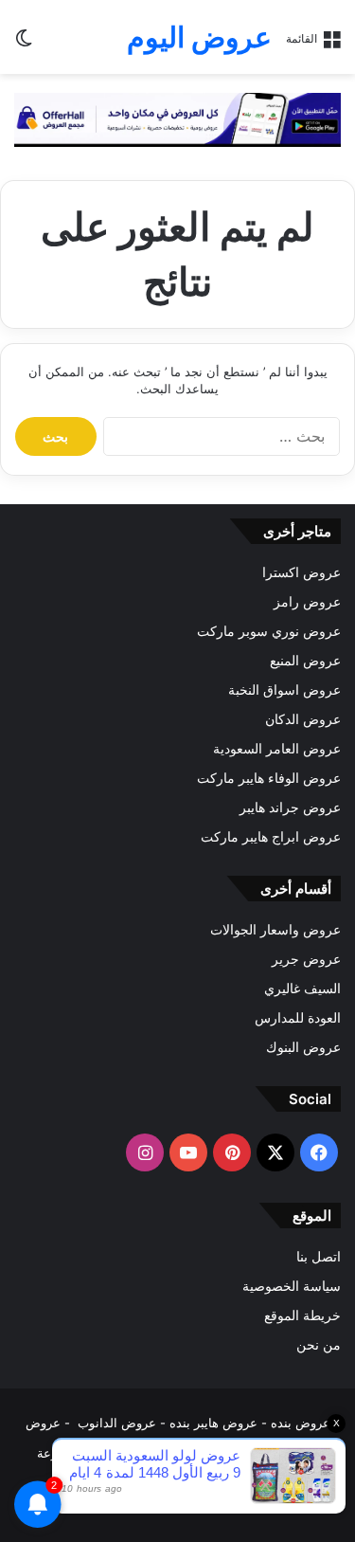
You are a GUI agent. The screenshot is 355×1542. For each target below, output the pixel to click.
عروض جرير (306, 959)
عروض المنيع (305, 660)
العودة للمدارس (298, 1017)
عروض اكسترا (301, 572)
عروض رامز (307, 601)
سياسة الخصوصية (291, 1286)
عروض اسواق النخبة (284, 690)
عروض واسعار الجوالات (275, 929)
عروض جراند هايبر (290, 807)
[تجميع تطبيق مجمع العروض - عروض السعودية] (177, 118)
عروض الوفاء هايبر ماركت (269, 778)
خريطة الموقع (302, 1315)
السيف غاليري (302, 988)
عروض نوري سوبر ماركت (269, 631)
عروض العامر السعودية (277, 748)
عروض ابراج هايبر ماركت (271, 836)
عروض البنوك (303, 1047)
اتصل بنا (318, 1256)
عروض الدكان (303, 719)
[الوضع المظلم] (23, 44)
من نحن (318, 1344)
